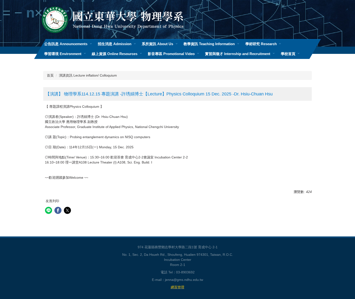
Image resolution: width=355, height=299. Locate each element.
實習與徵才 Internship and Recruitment (237, 54)
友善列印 (52, 201)
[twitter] (68, 211)
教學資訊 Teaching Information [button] (209, 44)
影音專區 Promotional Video (171, 54)
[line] (49, 211)
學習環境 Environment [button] (62, 54)
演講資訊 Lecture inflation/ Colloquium (88, 75)
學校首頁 (288, 54)
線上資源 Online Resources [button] (114, 54)
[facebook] (58, 211)
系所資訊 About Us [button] (157, 44)
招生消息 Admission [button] (114, 44)
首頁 (50, 75)
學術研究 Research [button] (261, 44)
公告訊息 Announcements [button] (65, 44)
